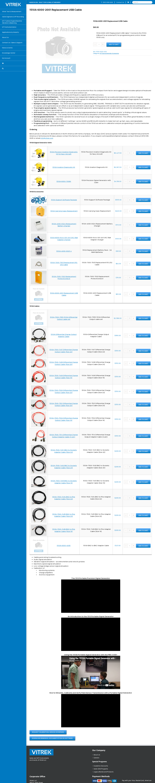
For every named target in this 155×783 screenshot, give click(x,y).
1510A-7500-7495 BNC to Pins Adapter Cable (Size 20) (63, 515)
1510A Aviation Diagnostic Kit (63, 167)
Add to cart (114, 44)
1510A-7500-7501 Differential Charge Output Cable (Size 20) (63, 404)
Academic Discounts (101, 766)
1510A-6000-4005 (64, 545)
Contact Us (120, 2)
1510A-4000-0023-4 (64, 251)
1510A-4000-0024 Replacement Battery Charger (64, 225)
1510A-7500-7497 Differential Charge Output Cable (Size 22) (63, 350)
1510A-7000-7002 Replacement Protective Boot (64, 277)
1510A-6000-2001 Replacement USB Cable (64, 294)
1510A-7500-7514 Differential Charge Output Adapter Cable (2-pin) (63, 436)
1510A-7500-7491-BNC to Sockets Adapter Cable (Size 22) (64, 451)
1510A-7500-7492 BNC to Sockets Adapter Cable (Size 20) (64, 466)
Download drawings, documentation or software (52, 738)
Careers (96, 758)
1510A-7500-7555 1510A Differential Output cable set (63, 318)
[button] (13, 68)
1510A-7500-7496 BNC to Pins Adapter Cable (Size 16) (63, 530)
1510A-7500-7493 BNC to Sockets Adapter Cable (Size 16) (64, 482)
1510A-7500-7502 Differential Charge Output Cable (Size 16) (63, 419)
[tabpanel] (91, 108)
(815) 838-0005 (107, 2)
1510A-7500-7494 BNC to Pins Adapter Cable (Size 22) (63, 498)
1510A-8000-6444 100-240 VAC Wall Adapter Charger (64, 238)
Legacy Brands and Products (103, 772)
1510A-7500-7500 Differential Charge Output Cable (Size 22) (63, 391)
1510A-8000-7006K (63, 181)
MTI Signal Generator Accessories (109, 53)
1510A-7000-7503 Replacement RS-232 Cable (64, 263)
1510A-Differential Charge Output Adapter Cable (64, 335)
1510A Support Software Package (64, 200)
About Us (97, 755)
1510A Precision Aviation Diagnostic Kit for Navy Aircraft (64, 153)
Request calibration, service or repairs (48, 732)
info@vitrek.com (46, 138)
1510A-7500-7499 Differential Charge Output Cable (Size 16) (63, 376)
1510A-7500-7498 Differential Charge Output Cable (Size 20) (63, 363)
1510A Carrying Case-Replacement (64, 211)
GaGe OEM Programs (101, 769)
